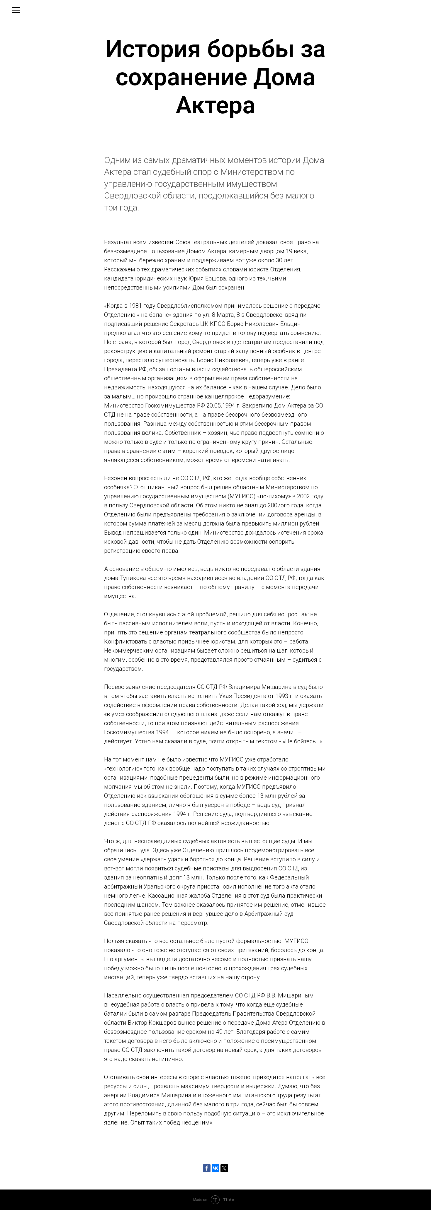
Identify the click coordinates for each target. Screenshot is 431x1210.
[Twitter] (224, 1168)
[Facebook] (207, 1168)
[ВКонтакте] (215, 1168)
